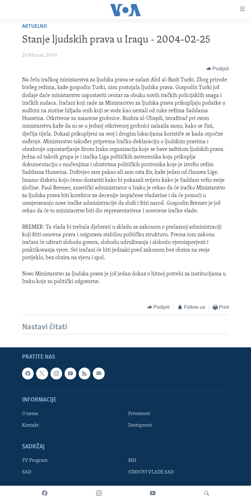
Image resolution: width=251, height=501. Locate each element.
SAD (26, 472)
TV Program (34, 460)
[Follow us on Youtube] (70, 373)
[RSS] (84, 373)
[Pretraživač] (206, 493)
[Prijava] (98, 373)
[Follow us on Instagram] (56, 373)
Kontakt (30, 425)
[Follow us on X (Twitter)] (42, 373)
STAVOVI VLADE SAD (151, 472)
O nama (30, 413)
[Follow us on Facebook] (28, 373)
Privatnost (139, 413)
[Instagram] (98, 493)
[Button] (217, 69)
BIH (132, 460)
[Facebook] (44, 493)
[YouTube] (152, 493)
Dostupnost (140, 425)
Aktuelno (34, 26)
